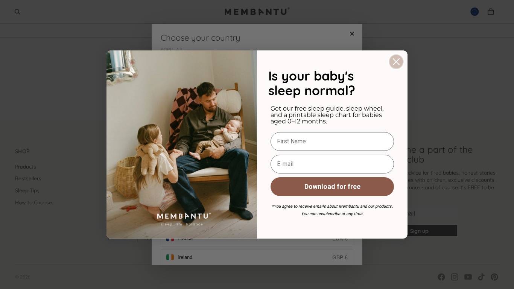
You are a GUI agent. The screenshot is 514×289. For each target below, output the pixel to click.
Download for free (332, 186)
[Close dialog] (396, 61)
